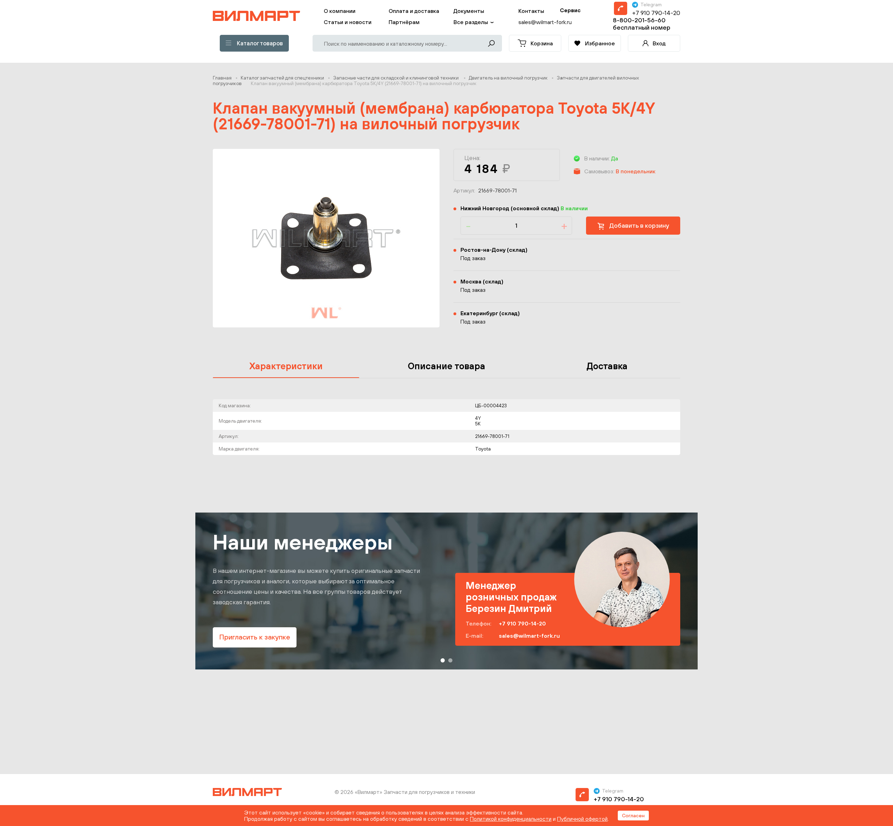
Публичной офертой (582, 819)
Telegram (651, 4)
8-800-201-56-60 (639, 20)
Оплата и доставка (414, 11)
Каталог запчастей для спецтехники (282, 78)
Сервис (570, 10)
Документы (468, 11)
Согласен (633, 815)
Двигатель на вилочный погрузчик (508, 78)
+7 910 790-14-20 (656, 12)
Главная (222, 78)
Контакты (531, 11)
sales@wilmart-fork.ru (529, 635)
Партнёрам (404, 22)
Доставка (607, 366)
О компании (339, 11)
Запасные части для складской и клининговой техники (396, 78)
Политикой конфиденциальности (510, 819)
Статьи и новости (348, 22)
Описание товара (446, 366)
